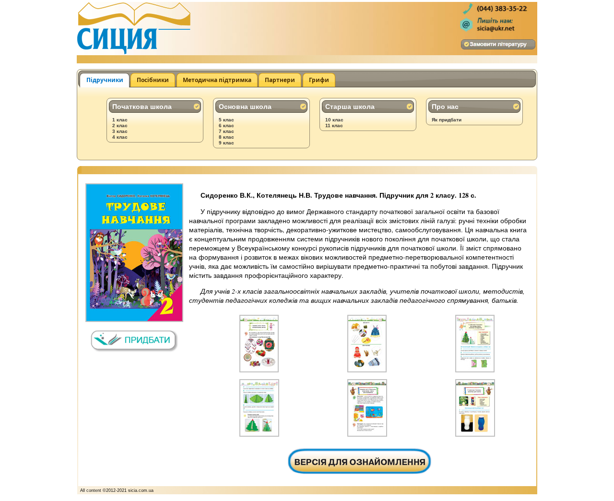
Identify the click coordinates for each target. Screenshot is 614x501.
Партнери (280, 80)
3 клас (120, 131)
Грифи (319, 80)
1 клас (120, 119)
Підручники (104, 80)
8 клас (226, 137)
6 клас (226, 125)
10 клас (334, 119)
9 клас (226, 142)
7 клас (226, 131)
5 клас (226, 119)
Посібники (153, 80)
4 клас (120, 137)
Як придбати (446, 119)
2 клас (120, 125)
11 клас (334, 125)
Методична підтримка (217, 80)
